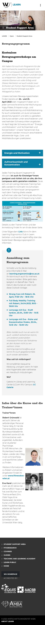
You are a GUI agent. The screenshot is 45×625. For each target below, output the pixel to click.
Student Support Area (24, 36)
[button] (22, 153)
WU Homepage (10, 574)
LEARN (4, 36)
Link (20, 232)
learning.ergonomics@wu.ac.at (24, 274)
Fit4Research (10, 548)
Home (6, 566)
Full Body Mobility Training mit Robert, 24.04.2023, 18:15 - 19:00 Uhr (23, 303)
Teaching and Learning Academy (19, 559)
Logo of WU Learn (11, 5)
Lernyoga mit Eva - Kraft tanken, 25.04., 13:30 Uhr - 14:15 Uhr (23, 313)
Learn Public (10, 562)
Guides (7, 555)
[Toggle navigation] (40, 5)
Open (12, 36)
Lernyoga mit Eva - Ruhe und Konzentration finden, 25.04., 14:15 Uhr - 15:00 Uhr (23, 322)
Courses (8, 551)
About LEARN (7, 621)
